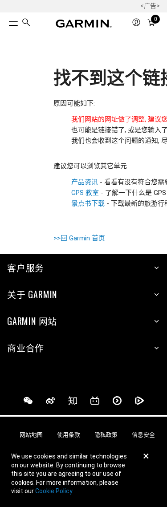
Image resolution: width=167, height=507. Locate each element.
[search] (26, 23)
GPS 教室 (85, 193)
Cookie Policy (53, 491)
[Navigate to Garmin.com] (84, 23)
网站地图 (31, 434)
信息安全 (143, 434)
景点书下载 (88, 203)
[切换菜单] (5, 21)
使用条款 (68, 434)
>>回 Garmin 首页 (79, 238)
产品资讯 (84, 182)
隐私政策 (106, 434)
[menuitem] (26, 23)
